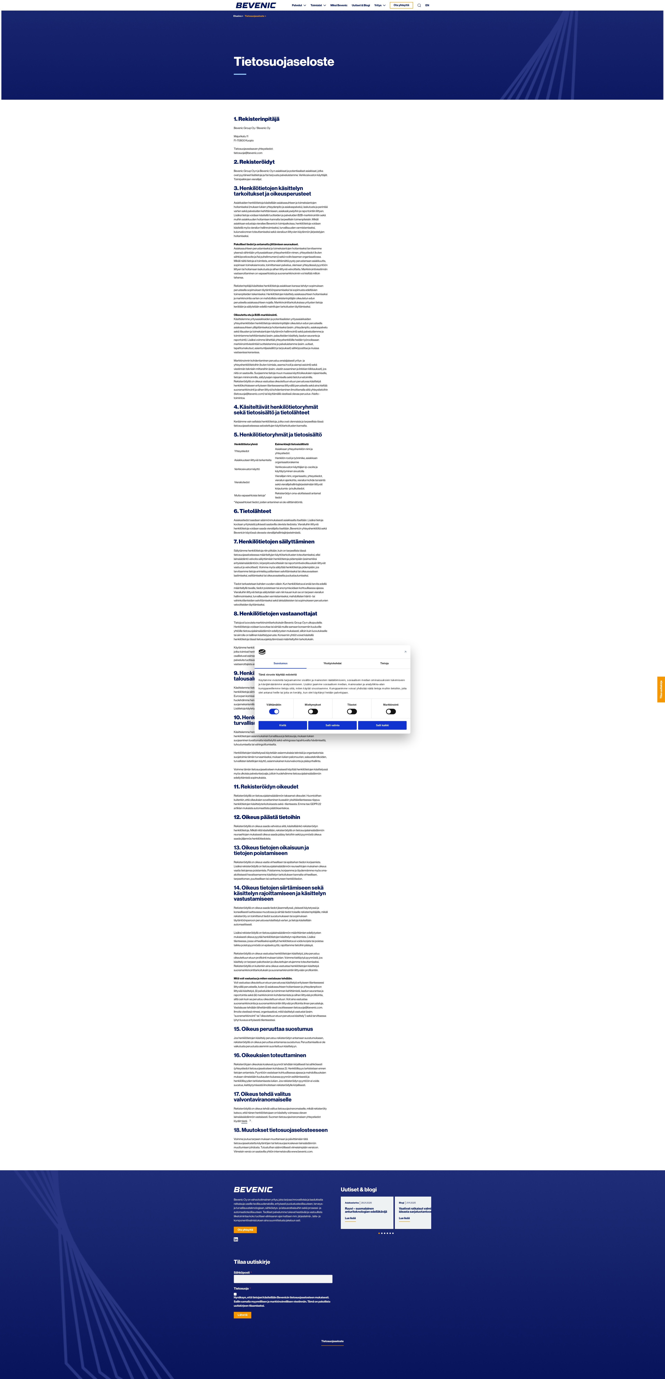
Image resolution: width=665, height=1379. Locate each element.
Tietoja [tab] (384, 663)
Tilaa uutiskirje (661, 689)
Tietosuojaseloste (332, 1341)
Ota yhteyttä (401, 5)
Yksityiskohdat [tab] (332, 663)
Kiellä (282, 725)
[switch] (313, 711)
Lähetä (242, 1315)
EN (427, 5)
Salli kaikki (382, 725)
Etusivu (237, 16)
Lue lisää (350, 1218)
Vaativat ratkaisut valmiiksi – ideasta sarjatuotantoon (418, 1210)
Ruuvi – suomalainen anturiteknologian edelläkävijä (366, 1210)
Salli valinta (332, 725)
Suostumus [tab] (281, 663)
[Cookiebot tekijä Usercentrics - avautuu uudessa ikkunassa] (391, 652)
